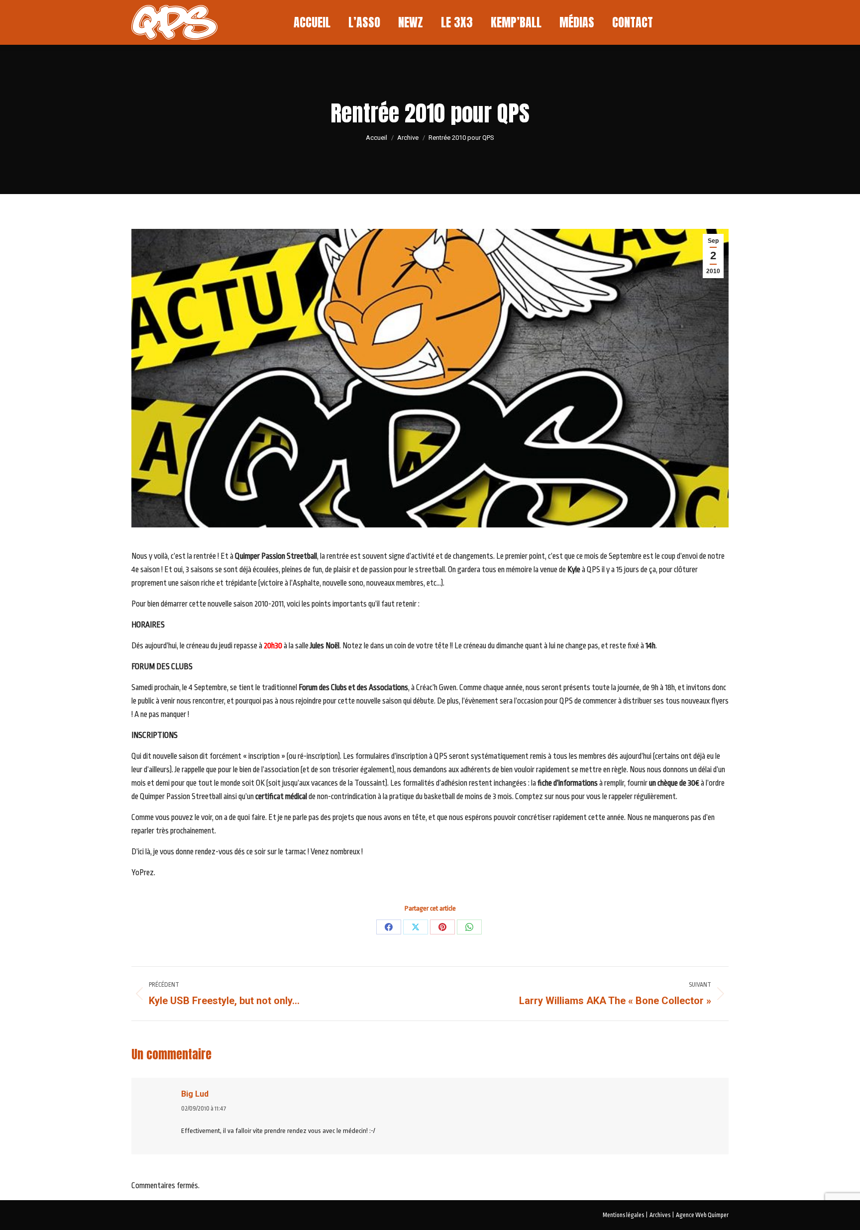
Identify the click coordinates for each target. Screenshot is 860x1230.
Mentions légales (623, 1215)
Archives (659, 1215)
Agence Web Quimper (702, 1215)
